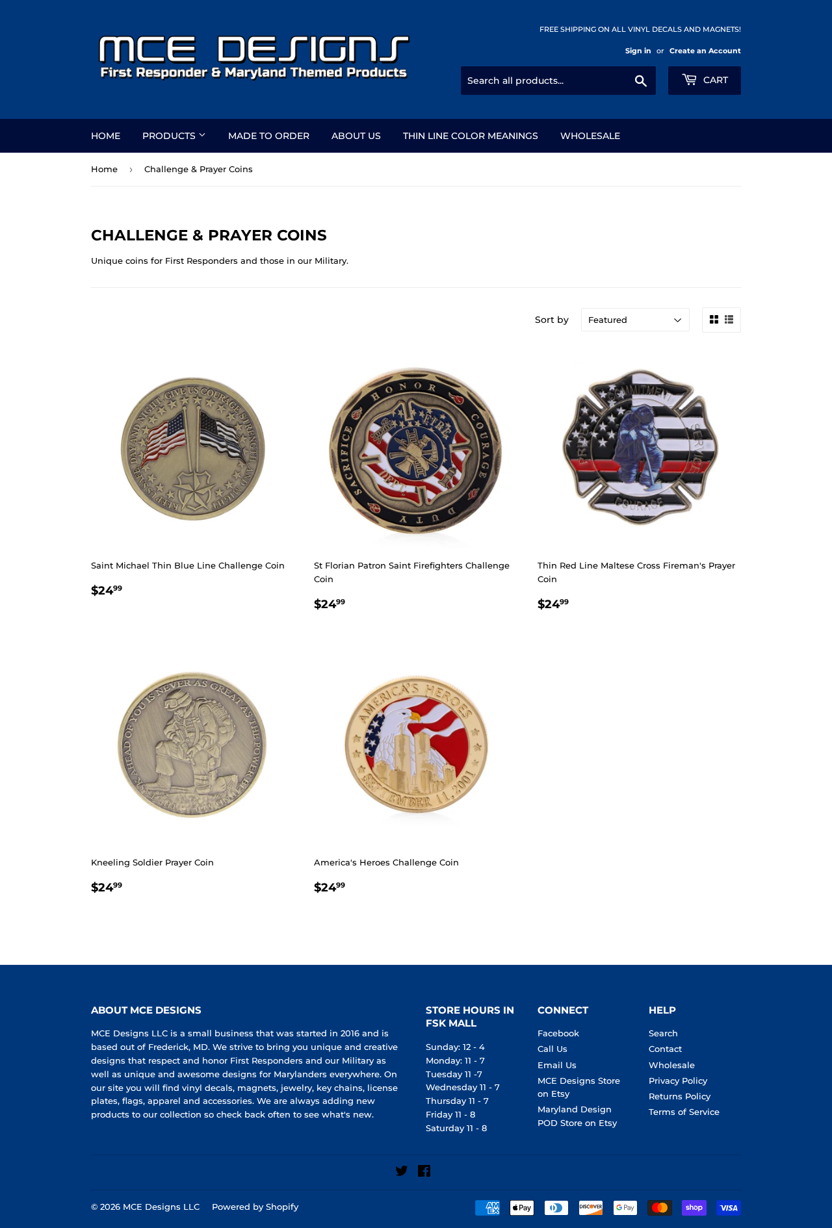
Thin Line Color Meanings (470, 136)
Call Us (552, 1048)
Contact (665, 1048)
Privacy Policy (678, 1080)
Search (663, 1033)
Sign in (638, 50)
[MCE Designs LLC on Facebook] (424, 1173)
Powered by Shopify (255, 1206)
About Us (356, 136)
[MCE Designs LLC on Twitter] (401, 1173)
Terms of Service (684, 1111)
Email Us (557, 1065)
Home (105, 136)
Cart (714, 80)
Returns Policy (679, 1096)
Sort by (552, 320)
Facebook (558, 1033)
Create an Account (705, 50)
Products (170, 136)
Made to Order (268, 136)
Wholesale (590, 136)
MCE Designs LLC (161, 1206)
